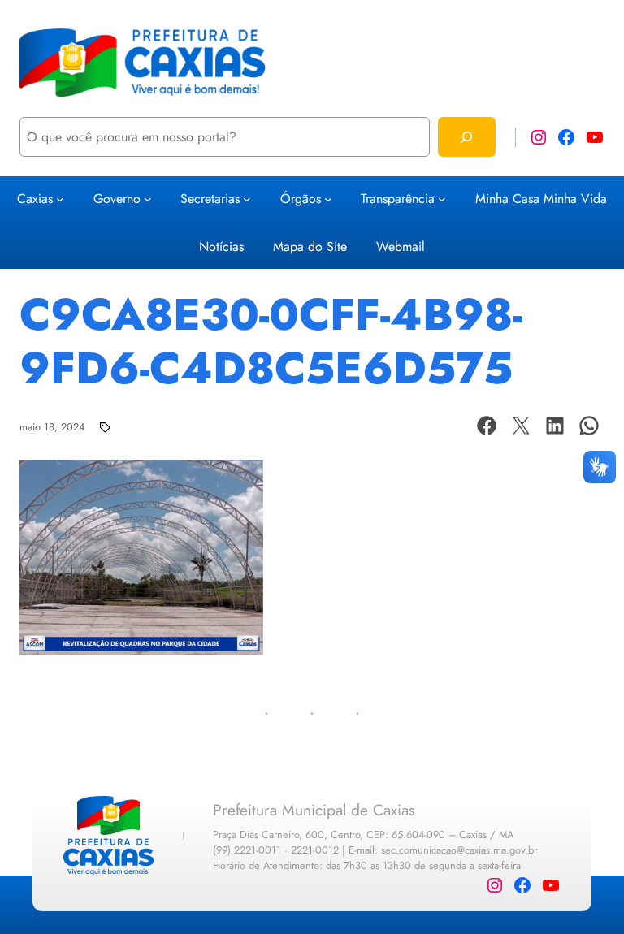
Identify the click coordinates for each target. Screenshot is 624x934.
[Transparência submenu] (442, 199)
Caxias (35, 198)
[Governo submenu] (148, 199)
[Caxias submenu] (60, 199)
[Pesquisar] (467, 137)
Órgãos (300, 198)
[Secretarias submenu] (247, 199)
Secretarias (210, 198)
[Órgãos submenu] (328, 199)
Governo (117, 198)
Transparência (398, 198)
